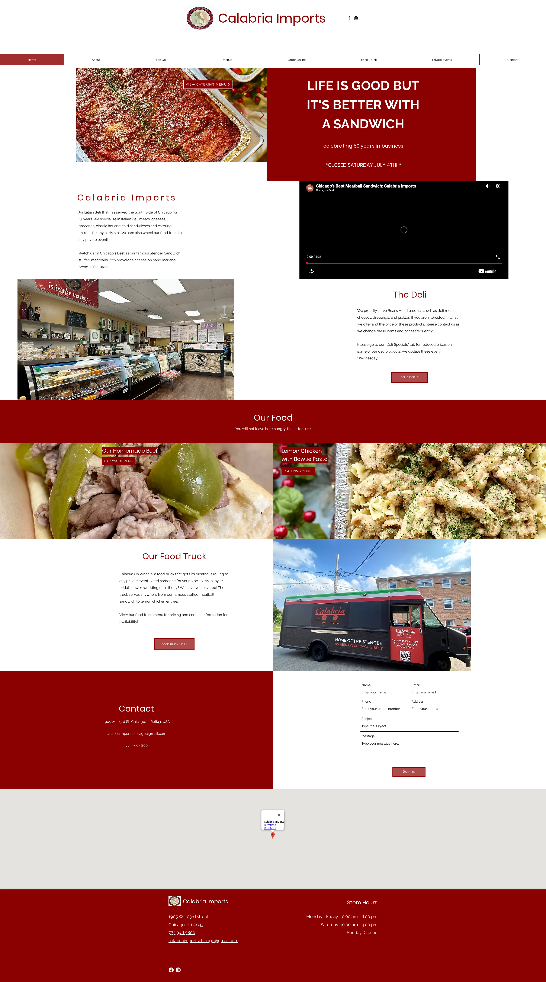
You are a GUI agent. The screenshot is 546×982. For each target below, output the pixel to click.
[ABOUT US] (167, 155)
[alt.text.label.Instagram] (356, 18)
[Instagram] (178, 969)
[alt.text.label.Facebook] (349, 18)
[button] (227, 59)
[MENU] (157, 155)
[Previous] (82, 115)
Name (366, 685)
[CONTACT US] (187, 155)
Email (416, 685)
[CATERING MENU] (162, 155)
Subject (367, 719)
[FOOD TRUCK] (177, 155)
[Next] (262, 115)
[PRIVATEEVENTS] (182, 155)
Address (418, 701)
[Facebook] (171, 969)
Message (368, 736)
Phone (366, 701)
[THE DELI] (172, 155)
